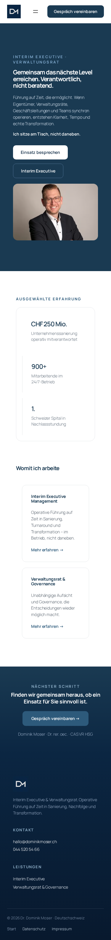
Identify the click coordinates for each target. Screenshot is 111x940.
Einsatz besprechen (40, 152)
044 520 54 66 (26, 849)
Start (11, 928)
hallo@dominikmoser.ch (35, 841)
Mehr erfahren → (47, 550)
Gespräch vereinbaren (75, 11)
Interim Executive (38, 171)
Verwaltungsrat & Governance (40, 887)
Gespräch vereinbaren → (55, 718)
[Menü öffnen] (35, 11)
